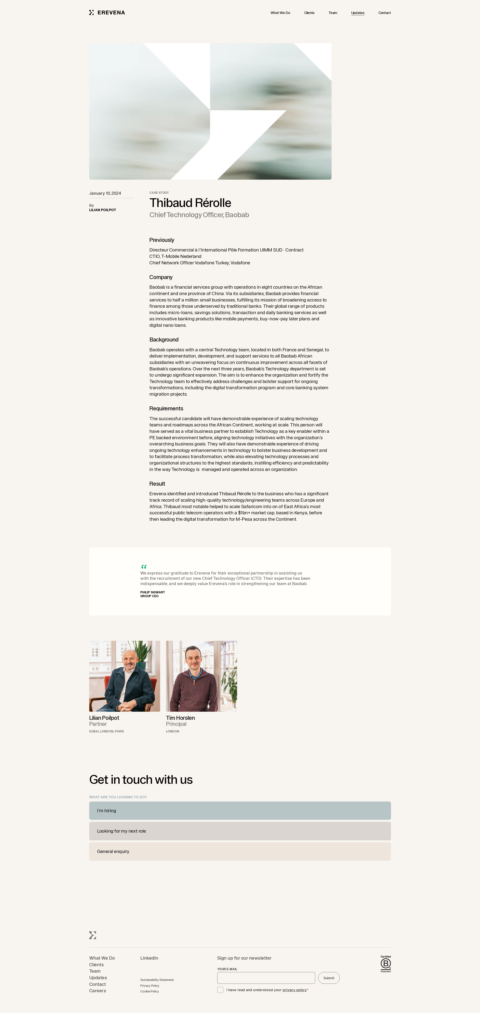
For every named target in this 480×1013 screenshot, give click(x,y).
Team (333, 13)
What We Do (280, 13)
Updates (357, 13)
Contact (385, 13)
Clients (309, 13)
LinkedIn (149, 957)
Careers (97, 990)
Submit (328, 978)
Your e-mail (227, 969)
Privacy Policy (149, 985)
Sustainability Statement (157, 979)
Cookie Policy (149, 991)
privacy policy (295, 990)
